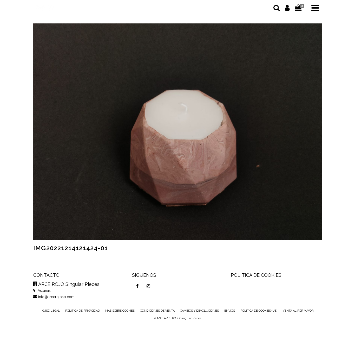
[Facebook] (137, 286)
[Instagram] (148, 286)
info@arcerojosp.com (56, 297)
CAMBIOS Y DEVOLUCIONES (199, 310)
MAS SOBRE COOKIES (120, 310)
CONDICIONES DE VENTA (157, 310)
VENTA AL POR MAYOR (298, 310)
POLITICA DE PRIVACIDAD (82, 310)
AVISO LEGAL (51, 310)
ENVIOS (229, 310)
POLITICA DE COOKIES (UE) (258, 310)
